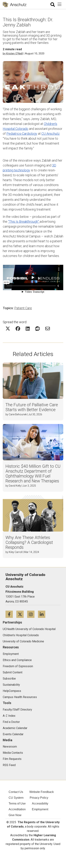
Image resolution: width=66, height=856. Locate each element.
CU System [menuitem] (16, 797)
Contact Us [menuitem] (16, 791)
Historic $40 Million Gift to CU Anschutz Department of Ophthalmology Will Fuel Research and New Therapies (33, 473)
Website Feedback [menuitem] (41, 791)
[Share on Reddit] (37, 328)
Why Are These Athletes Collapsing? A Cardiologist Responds (29, 542)
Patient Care (23, 308)
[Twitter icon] (21, 614)
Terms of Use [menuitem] (17, 803)
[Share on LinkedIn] (27, 328)
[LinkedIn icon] (43, 614)
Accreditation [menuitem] (17, 809)
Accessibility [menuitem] (40, 803)
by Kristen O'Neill (13, 53)
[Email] (48, 328)
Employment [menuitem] (40, 809)
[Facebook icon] (11, 614)
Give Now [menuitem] (15, 815)
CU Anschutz (50, 133)
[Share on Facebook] (18, 328)
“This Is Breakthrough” (24, 221)
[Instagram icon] (32, 614)
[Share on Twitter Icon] (8, 328)
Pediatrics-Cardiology (21, 133)
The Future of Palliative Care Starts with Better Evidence (32, 407)
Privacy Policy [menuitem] (39, 797)
